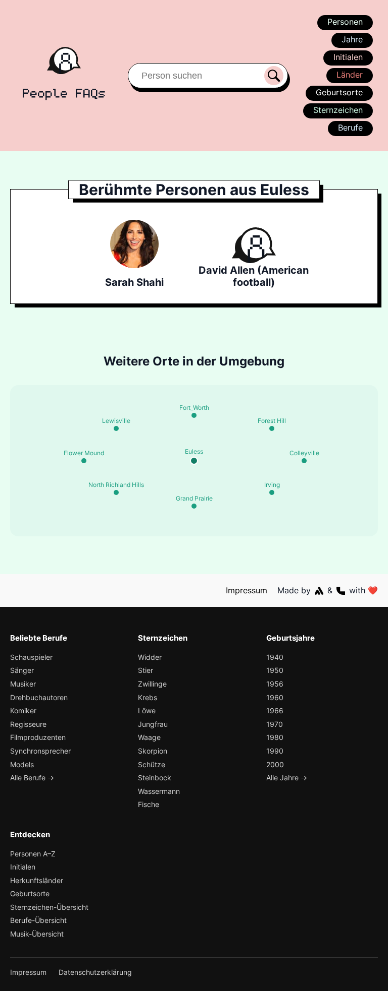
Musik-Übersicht (37, 934)
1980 (274, 737)
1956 (274, 683)
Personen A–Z (33, 853)
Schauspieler (31, 657)
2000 (275, 764)
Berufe (350, 127)
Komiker (23, 710)
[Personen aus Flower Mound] (83, 460)
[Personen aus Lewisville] (116, 428)
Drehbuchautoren (39, 697)
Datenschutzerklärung (95, 972)
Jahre (352, 39)
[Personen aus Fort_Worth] (194, 415)
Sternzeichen (338, 110)
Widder (150, 657)
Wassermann (159, 791)
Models (22, 764)
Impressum (246, 590)
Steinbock (154, 777)
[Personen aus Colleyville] (304, 460)
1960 (274, 697)
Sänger (22, 670)
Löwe (147, 710)
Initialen (348, 57)
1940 (274, 657)
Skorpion (152, 751)
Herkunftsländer (36, 880)
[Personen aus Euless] (194, 461)
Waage (149, 737)
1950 (274, 670)
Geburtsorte (339, 92)
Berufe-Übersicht (38, 920)
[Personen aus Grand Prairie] (194, 506)
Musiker (23, 683)
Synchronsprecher (40, 751)
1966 (274, 710)
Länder (349, 75)
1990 (274, 751)
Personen (345, 22)
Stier (145, 670)
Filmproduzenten (38, 737)
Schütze (151, 764)
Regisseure (28, 724)
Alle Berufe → (32, 777)
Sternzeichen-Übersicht (49, 907)
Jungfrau (153, 724)
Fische (148, 804)
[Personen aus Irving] (271, 492)
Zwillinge (152, 683)
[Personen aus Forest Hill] (271, 428)
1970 (274, 724)
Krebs (147, 697)
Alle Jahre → (286, 777)
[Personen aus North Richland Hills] (116, 492)
